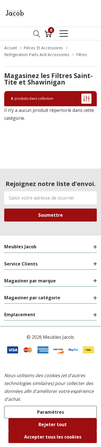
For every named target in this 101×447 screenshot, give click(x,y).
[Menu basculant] (63, 33)
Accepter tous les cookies (52, 437)
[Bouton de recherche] (36, 33)
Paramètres (50, 412)
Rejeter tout (52, 424)
